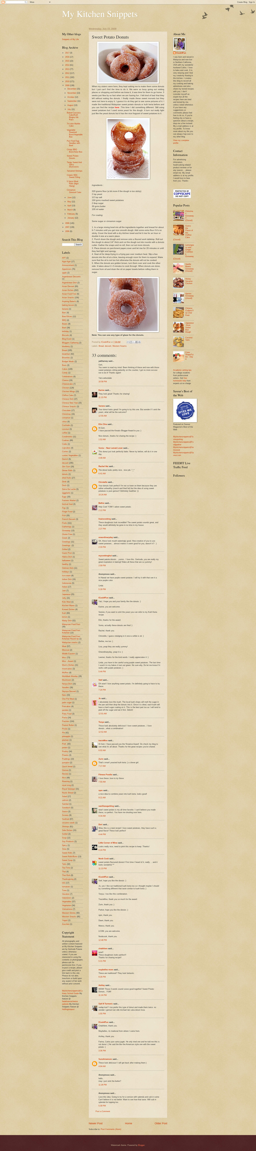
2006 (67, 231)
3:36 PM (102, 1051)
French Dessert (68, 519)
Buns (64, 365)
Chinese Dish (67, 399)
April (69, 205)
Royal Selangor (68, 789)
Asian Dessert (68, 286)
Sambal (65, 804)
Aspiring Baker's (69, 301)
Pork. (64, 744)
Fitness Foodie (105, 774)
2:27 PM (102, 529)
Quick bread (67, 766)
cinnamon (66, 418)
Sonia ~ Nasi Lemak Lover (111, 448)
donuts (65, 474)
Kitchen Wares (68, 605)
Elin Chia (103, 424)
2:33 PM (102, 547)
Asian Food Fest (69, 294)
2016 (67, 57)
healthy (65, 564)
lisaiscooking (105, 519)
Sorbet (65, 834)
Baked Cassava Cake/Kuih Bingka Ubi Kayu (73, 116)
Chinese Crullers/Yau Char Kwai (189, 311)
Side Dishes (67, 830)
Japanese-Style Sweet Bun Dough (189, 327)
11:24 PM (103, 995)
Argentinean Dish (69, 283)
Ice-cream (66, 575)
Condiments (67, 437)
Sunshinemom (105, 1059)
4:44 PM (102, 834)
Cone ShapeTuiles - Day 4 (189, 355)
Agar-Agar (66, 261)
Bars (64, 313)
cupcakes (66, 448)
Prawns (65, 755)
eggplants (66, 493)
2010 (67, 81)
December (72, 89)
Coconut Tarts (188, 338)
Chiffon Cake (67, 395)
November (72, 93)
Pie (63, 733)
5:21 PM (102, 961)
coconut (65, 429)
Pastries (65, 721)
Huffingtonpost (68, 1009)
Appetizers (66, 269)
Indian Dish (67, 579)
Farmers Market (69, 500)
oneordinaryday (106, 537)
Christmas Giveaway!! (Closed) (189, 215)
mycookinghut (105, 556)
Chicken (65, 388)
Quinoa (65, 770)
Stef (100, 680)
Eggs (64, 497)
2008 (67, 223)
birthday (65, 331)
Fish (64, 515)
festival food (67, 504)
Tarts (64, 864)
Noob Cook (104, 858)
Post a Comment (103, 1111)
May (69, 201)
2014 (67, 65)
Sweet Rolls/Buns (69, 856)
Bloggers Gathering (70, 343)
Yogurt (65, 920)
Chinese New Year (70, 403)
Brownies (66, 358)
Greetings (66, 542)
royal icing (66, 785)
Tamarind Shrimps (74, 171)
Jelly (64, 598)
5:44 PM (102, 671)
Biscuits (65, 335)
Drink (64, 482)
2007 (67, 227)
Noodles (65, 687)
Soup (64, 838)
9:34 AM (102, 816)
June (69, 197)
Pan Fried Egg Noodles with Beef (73, 143)
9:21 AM (102, 798)
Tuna (64, 890)
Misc (64, 657)
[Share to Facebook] (136, 342)
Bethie (101, 503)
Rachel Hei (103, 466)
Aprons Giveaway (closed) (189, 295)
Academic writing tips (182, 370)
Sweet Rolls (67, 853)
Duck (64, 485)
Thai (64, 871)
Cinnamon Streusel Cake (74, 191)
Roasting (66, 781)
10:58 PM (103, 381)
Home (128, 1123)
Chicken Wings (68, 391)
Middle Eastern (68, 654)
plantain (65, 740)
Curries (65, 451)
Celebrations (67, 376)
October (71, 97)
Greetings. (66, 545)
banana (65, 309)
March (70, 210)
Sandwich (66, 808)
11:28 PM (103, 1085)
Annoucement (68, 265)
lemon (64, 617)
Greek (64, 538)
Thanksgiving (67, 879)
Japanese (66, 594)
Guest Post (67, 553)
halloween (66, 560)
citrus (64, 421)
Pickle (64, 729)
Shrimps (65, 826)
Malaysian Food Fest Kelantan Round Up (71, 637)
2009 (67, 85)
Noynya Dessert (69, 691)
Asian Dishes (67, 290)
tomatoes (66, 887)
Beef (64, 328)
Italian (64, 587)
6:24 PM (102, 850)
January (71, 218)
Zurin (101, 759)
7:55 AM (102, 782)
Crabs (64, 444)
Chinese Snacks (69, 406)
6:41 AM (102, 473)
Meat (64, 646)
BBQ (64, 320)
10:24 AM (103, 495)
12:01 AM (103, 714)
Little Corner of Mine (108, 843)
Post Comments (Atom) (111, 1129)
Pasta (64, 717)
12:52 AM (103, 732)
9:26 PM (102, 977)
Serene (102, 406)
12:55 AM (103, 416)
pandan (65, 710)
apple (64, 273)
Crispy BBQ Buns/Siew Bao (74, 150)
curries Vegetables (70, 455)
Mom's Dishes (68, 665)
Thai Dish (66, 875)
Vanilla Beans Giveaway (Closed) (189, 267)
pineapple (66, 736)
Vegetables (67, 901)
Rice (64, 778)
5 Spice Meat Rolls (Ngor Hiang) (73, 183)
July (69, 109)
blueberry (66, 346)
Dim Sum (66, 467)
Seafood (65, 819)
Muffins (65, 672)
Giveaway (66, 530)
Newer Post (96, 1123)
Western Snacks (119, 346)
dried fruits (66, 478)
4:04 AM (102, 1066)
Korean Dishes (68, 609)
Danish (65, 459)
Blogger (141, 1145)
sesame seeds (68, 823)
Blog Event (67, 339)
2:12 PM (102, 510)
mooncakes (67, 669)
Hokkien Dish (67, 568)
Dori (100, 824)
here (117, 107)
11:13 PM (103, 868)
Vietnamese (67, 909)
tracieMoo (103, 740)
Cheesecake (67, 384)
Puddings (66, 759)
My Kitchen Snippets (100, 13)
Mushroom (66, 680)
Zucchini (65, 924)
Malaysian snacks (70, 642)
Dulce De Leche (69, 489)
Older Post (161, 1123)
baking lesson (68, 305)
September (72, 101)
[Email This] (128, 342)
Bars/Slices (67, 316)
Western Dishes (69, 913)
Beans (65, 324)
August (70, 105)
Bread (101, 346)
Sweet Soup (67, 860)
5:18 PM (102, 589)
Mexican (65, 650)
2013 (67, 69)
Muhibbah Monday (70, 676)
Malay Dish (67, 620)
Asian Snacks (68, 297)
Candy (65, 373)
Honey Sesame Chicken (188, 281)
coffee (64, 433)
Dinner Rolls (67, 470)
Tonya (101, 722)
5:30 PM (102, 1106)
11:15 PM (103, 397)
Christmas (66, 414)
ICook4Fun (103, 598)
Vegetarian (66, 905)
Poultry (65, 751)
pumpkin (65, 763)
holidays (65, 572)
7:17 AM (102, 766)
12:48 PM (103, 940)
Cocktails (66, 425)
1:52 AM (102, 439)
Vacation (65, 894)
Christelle (103, 482)
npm (101, 790)
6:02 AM (102, 750)
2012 (67, 73)
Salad (64, 796)
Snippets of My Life (70, 39)
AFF (64, 258)
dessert (108, 346)
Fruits (64, 523)
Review (65, 774)
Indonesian (66, 583)
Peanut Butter (68, 725)
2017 (67, 53)
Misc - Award (67, 661)
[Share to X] (133, 342)
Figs (64, 508)
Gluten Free (67, 534)
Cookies (65, 440)
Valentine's (66, 898)
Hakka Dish (67, 557)
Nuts (64, 695)
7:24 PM (102, 690)
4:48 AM (102, 458)
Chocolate (66, 410)
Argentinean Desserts (71, 276)
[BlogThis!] (130, 342)
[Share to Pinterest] (139, 342)
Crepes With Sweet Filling (73, 176)
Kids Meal (66, 602)
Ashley (102, 985)
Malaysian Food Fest (71, 624)
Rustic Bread (67, 793)
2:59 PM (102, 565)
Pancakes (66, 706)
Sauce (65, 811)
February (71, 214)
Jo (100, 698)
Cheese (65, 380)
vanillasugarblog (106, 806)
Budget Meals (68, 361)
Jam (64, 591)
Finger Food (67, 512)
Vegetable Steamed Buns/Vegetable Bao (75, 133)
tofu (63, 883)
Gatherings (66, 527)
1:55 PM (102, 1014)
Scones (65, 815)
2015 (67, 61)
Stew (64, 849)
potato (64, 747)
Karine (101, 390)
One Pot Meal (68, 699)
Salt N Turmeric (106, 1004)
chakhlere (103, 948)
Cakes (65, 369)
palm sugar (67, 702)
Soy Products (68, 841)
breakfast (66, 354)
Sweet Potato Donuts (72, 157)
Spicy (64, 845)
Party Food (67, 714)
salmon (65, 800)
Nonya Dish (67, 684)
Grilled (65, 549)
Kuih (64, 613)
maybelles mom (106, 970)
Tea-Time (66, 868)
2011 (67, 77)
